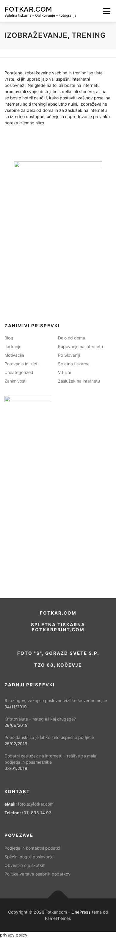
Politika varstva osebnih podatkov (37, 873)
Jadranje (12, 346)
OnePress (81, 911)
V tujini (64, 372)
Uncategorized (18, 372)
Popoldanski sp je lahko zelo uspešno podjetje (49, 737)
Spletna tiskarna (74, 363)
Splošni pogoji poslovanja (29, 856)
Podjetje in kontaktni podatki (32, 848)
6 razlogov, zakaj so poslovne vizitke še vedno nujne (55, 700)
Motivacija (14, 355)
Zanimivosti (15, 380)
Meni (105, 11)
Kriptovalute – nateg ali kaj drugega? (40, 718)
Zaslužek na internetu (79, 380)
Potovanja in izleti (21, 363)
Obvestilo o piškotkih (24, 865)
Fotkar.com (28, 9)
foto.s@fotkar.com (36, 804)
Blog (8, 337)
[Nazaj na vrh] (58, 898)
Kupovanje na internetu (80, 346)
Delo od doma (71, 337)
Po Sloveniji (69, 355)
